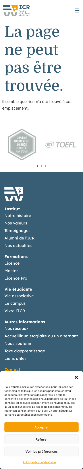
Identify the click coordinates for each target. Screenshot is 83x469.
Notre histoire (17, 215)
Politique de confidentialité (39, 462)
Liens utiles (15, 358)
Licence (12, 263)
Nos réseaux (16, 328)
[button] (76, 377)
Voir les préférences (41, 451)
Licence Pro (15, 278)
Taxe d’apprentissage (24, 350)
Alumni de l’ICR (19, 238)
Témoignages (17, 230)
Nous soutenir (17, 343)
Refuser (41, 439)
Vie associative (19, 295)
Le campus (15, 303)
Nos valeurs (15, 223)
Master (11, 270)
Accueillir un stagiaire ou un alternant (41, 335)
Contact (12, 369)
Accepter (41, 427)
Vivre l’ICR (14, 310)
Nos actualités (18, 245)
